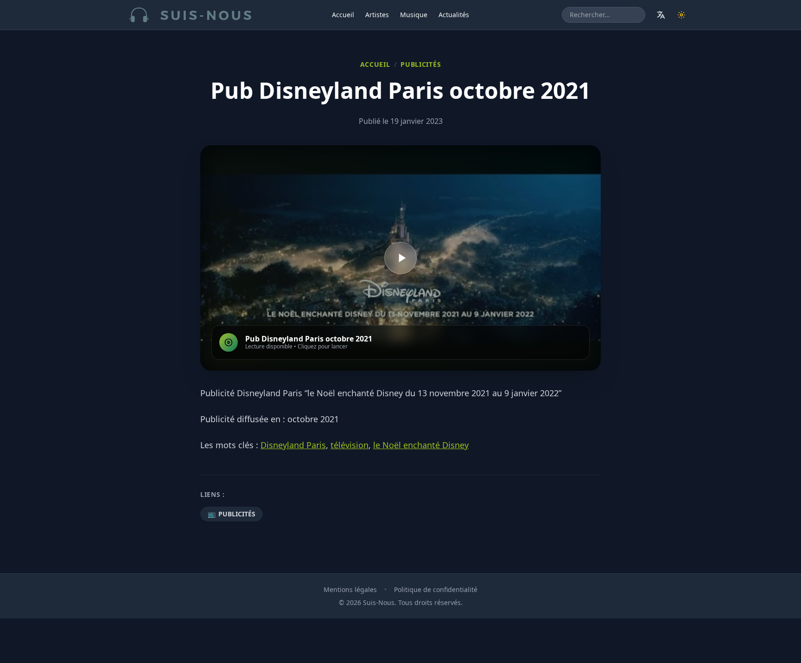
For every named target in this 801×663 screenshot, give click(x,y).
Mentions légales (350, 589)
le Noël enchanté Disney (421, 445)
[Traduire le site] (661, 14)
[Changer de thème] (681, 14)
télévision (350, 445)
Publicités (420, 64)
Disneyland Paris (293, 445)
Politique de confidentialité (435, 589)
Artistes (377, 14)
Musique (413, 14)
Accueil (343, 14)
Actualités (454, 14)
